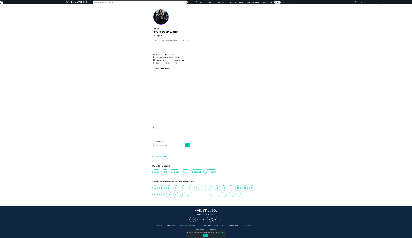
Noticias (287, 2)
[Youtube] (214, 219)
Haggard (158, 35)
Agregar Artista (233, 225)
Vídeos (242, 2)
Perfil (165, 171)
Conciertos (266, 2)
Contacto (159, 225)
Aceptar (205, 235)
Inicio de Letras (160, 156)
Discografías (253, 2)
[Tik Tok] (197, 219)
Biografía (175, 171)
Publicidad (200, 230)
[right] (356, 2)
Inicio (202, 2)
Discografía (197, 171)
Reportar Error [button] (250, 225)
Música (233, 2)
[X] (220, 219)
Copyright (212, 230)
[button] (184, 40)
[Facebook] (203, 219)
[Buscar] (187, 145)
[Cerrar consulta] (183, 2)
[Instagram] (209, 219)
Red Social (222, 2)
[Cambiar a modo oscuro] (380, 2)
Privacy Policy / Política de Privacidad (181, 225)
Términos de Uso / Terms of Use (211, 225)
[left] (196, 2)
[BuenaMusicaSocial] (192, 219)
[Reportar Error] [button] (158, 128)
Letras (277, 2)
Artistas (211, 2)
